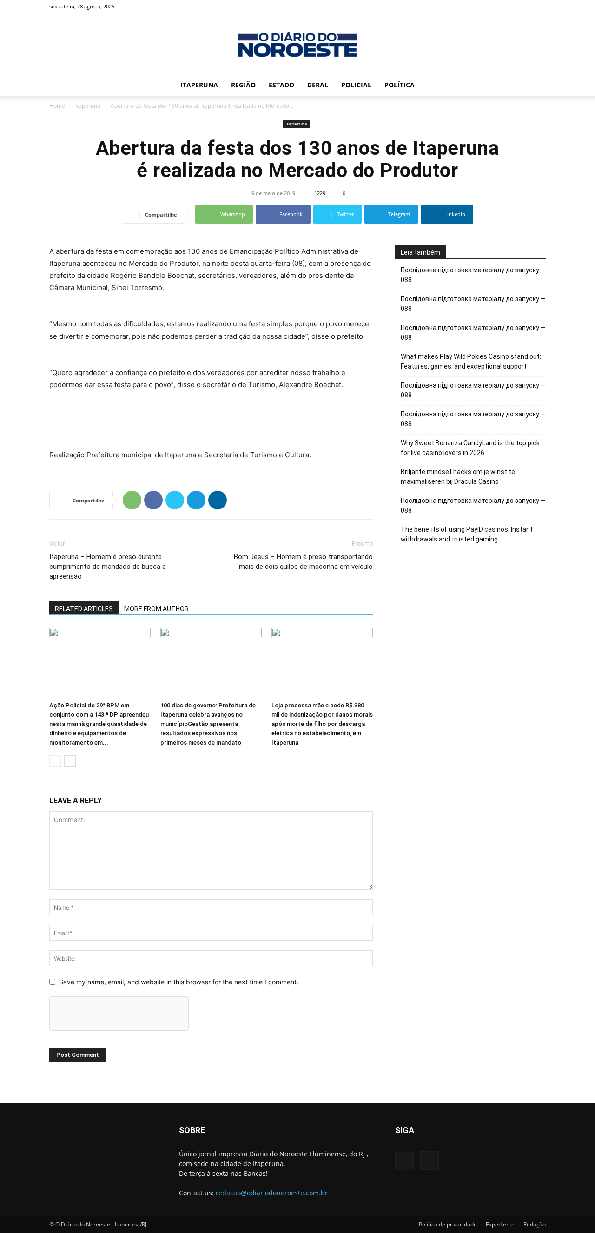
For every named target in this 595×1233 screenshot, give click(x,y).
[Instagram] (539, 6)
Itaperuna (199, 84)
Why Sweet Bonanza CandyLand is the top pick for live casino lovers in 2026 (470, 447)
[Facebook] (523, 6)
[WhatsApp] (132, 500)
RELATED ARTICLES (84, 609)
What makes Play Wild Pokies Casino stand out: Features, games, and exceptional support (471, 361)
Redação (534, 1224)
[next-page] (70, 761)
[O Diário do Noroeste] (297, 44)
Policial (356, 84)
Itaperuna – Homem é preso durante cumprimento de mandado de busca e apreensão (107, 566)
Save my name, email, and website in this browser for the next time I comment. (178, 982)
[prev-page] (55, 761)
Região (243, 84)
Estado (281, 84)
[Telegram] (196, 500)
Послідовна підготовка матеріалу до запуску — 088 (473, 275)
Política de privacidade (448, 1224)
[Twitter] (174, 500)
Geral (317, 84)
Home (57, 106)
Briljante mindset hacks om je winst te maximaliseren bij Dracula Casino (458, 476)
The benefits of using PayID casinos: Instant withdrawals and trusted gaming (467, 534)
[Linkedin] (217, 500)
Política (399, 84)
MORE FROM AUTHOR (156, 609)
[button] (534, 85)
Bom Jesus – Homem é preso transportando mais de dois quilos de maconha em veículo (303, 562)
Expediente (500, 1224)
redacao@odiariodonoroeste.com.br (272, 1192)
